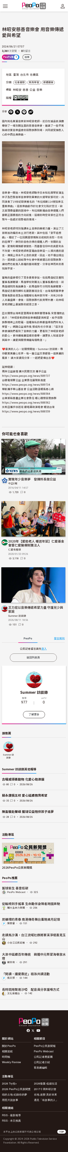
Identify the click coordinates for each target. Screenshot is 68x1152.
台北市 (24, 74)
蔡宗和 (11, 962)
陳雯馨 (11, 923)
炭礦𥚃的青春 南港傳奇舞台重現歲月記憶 (31, 919)
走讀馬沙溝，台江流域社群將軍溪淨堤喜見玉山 (34, 937)
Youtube (38, 1030)
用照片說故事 (10, 1100)
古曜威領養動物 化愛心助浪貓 (23, 779)
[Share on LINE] (24, 112)
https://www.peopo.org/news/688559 (26, 411)
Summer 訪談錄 (17, 615)
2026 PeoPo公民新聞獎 (16, 1089)
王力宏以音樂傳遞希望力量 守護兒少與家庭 (35, 609)
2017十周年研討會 (45, 1089)
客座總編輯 (40, 1067)
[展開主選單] (5, 6)
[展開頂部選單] (62, 6)
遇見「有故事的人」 (46, 1100)
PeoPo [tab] (28, 638)
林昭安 (17, 89)
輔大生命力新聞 (16, 907)
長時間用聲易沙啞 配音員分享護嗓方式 (30, 989)
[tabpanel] (33, 648)
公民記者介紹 (42, 1062)
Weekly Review (11, 1062)
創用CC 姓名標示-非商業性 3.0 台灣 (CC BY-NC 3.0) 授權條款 (21, 97)
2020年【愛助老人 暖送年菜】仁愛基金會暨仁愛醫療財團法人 (36, 543)
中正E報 (12, 483)
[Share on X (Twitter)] (17, 112)
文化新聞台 (13, 993)
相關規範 (7, 1051)
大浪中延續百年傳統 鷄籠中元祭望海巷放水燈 (34, 956)
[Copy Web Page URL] (30, 112)
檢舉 (27, 57)
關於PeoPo (9, 1046)
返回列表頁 (33, 657)
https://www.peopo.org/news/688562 (26, 402)
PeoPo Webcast (16, 892)
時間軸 (6, 1057)
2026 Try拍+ (9, 1083)
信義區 (34, 74)
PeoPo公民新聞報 (45, 1046)
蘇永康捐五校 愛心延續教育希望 (25, 795)
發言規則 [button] (59, 638)
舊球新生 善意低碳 (15, 888)
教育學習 (34, 82)
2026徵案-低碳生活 (45, 1083)
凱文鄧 (11, 977)
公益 (32, 89)
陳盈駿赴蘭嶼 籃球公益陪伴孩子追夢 (28, 812)
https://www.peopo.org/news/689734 (26, 384)
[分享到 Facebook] (10, 112)
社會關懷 (20, 82)
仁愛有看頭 (14, 549)
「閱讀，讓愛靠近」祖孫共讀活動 (26, 973)
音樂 (39, 89)
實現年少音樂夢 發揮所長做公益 (32, 479)
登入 (44, 649)
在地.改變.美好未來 (45, 1094)
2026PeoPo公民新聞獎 (17, 867)
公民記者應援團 (43, 1057)
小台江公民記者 (16, 942)
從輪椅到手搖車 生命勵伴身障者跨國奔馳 (31, 903)
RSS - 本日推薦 (11, 1120)
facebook (28, 1030)
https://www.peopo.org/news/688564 (26, 393)
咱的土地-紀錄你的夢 (14, 1094)
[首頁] (34, 6)
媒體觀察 (48, 82)
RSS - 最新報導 (11, 1115)
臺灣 (16, 74)
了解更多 (34, 714)
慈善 (25, 89)
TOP (61, 1131)
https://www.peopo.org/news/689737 (26, 376)
